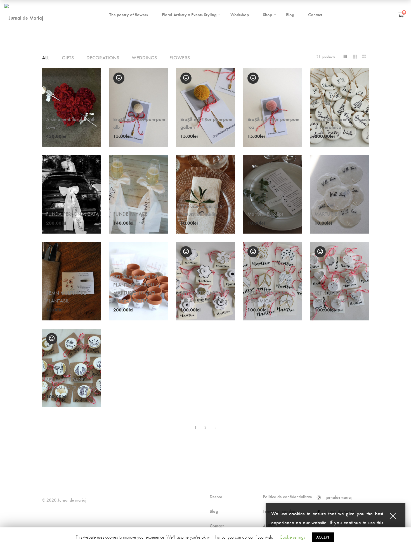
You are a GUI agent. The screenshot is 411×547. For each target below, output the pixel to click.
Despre (216, 496)
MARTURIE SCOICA (335, 213)
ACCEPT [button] (322, 537)
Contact (217, 526)
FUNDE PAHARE (130, 213)
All (45, 57)
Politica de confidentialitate (287, 496)
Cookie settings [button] (292, 537)
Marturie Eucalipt (265, 213)
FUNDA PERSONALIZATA (72, 213)
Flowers (179, 57)
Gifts (68, 57)
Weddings (144, 57)
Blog (214, 511)
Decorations (102, 57)
